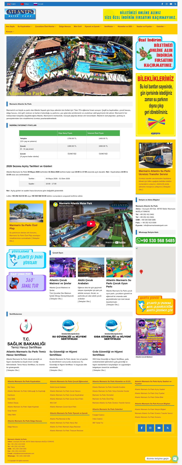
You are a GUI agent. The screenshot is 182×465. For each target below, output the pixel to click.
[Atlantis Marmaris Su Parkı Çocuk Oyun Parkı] (119, 267)
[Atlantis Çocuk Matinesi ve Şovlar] (63, 267)
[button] (141, 272)
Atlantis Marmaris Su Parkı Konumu (148, 417)
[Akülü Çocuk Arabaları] (91, 267)
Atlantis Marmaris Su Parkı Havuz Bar (64, 423)
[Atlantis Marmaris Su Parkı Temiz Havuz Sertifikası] (26, 334)
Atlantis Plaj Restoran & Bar (60, 419)
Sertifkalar (108, 26)
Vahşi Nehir (12, 415)
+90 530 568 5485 (148, 220)
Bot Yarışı (11, 387)
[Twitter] (175, 4)
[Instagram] (166, 4)
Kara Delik (11, 399)
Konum (9, 32)
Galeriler (160, 26)
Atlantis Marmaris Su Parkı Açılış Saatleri (150, 389)
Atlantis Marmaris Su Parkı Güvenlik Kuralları (108, 387)
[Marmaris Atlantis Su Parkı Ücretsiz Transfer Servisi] (156, 155)
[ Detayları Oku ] (56, 299)
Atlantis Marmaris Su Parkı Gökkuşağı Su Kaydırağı (26, 391)
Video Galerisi (97, 419)
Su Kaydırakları (24, 26)
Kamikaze (11, 395)
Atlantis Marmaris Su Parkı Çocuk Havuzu (65, 391)
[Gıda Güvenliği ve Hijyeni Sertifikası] (113, 334)
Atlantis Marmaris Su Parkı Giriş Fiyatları (150, 393)
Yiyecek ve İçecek (92, 26)
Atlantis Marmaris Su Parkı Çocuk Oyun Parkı (118, 283)
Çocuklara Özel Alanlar (44, 26)
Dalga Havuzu (65, 26)
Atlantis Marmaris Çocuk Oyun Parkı (63, 407)
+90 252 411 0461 (147, 214)
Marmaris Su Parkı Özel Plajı (103, 399)
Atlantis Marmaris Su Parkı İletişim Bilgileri (150, 409)
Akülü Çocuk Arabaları (58, 387)
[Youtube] (171, 4)
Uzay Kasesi (12, 411)
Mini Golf (78, 26)
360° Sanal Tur (97, 423)
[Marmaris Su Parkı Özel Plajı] (26, 212)
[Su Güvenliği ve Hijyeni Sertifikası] (70, 334)
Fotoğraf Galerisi (98, 415)
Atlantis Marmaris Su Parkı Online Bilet (149, 397)
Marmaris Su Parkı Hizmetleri (103, 395)
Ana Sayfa (10, 26)
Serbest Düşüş (13, 403)
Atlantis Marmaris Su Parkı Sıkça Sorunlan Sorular (110, 391)
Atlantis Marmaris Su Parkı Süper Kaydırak (23, 407)
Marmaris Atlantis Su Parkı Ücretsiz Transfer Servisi (111, 403)
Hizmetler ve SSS (125, 26)
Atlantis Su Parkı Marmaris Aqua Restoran (65, 427)
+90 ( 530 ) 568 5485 (23, 456)
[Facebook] (162, 4)
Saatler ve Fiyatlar (144, 26)
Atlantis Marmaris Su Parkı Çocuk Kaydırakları (67, 395)
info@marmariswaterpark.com (156, 225)
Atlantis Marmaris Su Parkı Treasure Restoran (66, 431)
